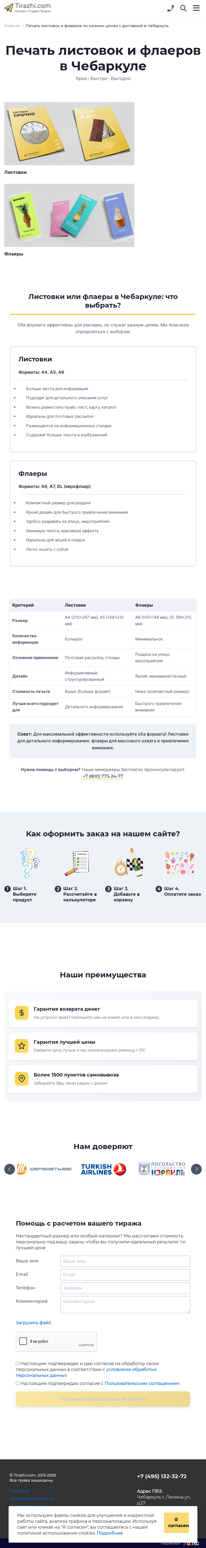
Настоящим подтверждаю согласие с (99, 1383)
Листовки (15, 172)
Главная (12, 25)
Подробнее (110, 1533)
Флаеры (13, 254)
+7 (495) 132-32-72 (162, 1476)
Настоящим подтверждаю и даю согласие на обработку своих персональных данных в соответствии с (87, 1369)
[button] (183, 8)
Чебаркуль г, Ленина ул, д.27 (163, 1497)
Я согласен (178, 1522)
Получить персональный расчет (103, 1399)
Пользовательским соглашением (142, 1383)
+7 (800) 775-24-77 (103, 776)
